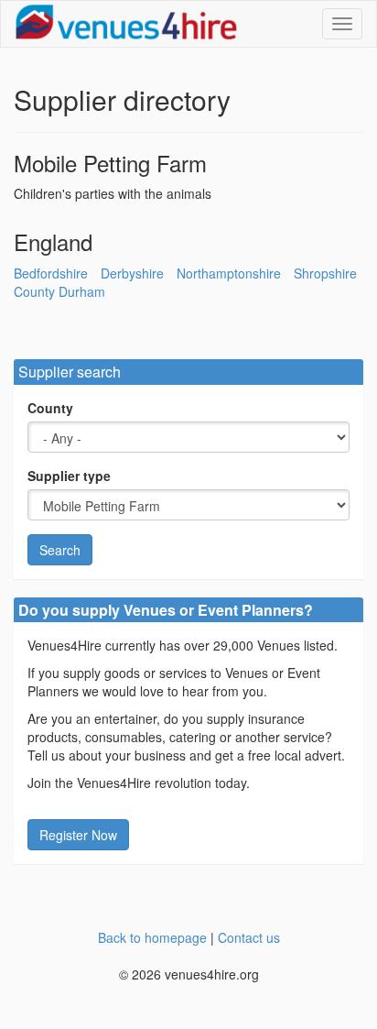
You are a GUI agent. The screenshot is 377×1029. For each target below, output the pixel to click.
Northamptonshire (229, 273)
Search (60, 550)
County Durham (59, 291)
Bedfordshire (51, 273)
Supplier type (69, 475)
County (50, 408)
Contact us (249, 937)
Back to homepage (152, 937)
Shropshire (325, 273)
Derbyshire (132, 273)
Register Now (78, 835)
